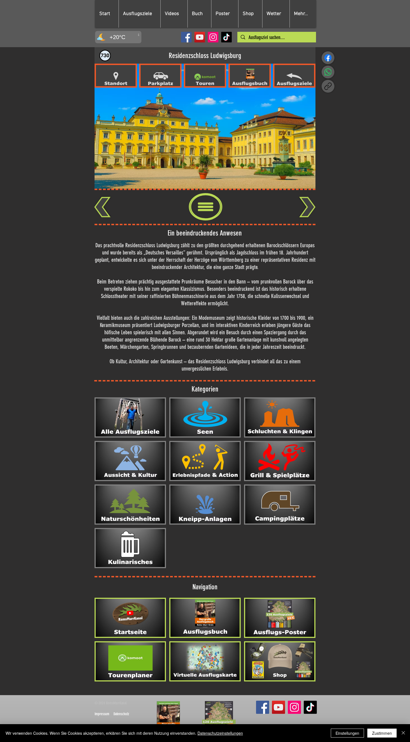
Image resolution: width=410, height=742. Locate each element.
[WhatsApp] (328, 72)
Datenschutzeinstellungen (220, 733)
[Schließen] (403, 733)
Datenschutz (121, 714)
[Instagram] (213, 37)
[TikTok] (226, 37)
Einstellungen (347, 733)
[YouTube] (199, 37)
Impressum (102, 714)
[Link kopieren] (328, 86)
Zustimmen (382, 733)
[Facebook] (186, 37)
